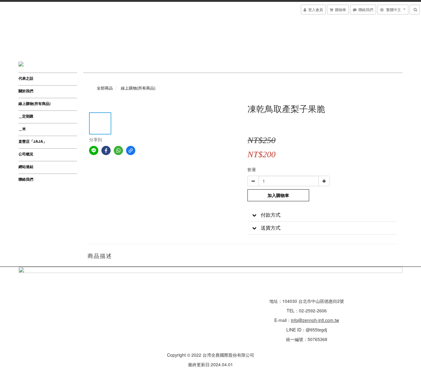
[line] (93, 150)
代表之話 (25, 78)
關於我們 (25, 91)
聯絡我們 (25, 179)
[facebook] (106, 150)
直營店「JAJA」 (32, 141)
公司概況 (25, 154)
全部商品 (105, 88)
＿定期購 (25, 116)
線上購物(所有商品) (34, 103)
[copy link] (130, 150)
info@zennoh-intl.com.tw (315, 320)
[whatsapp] (118, 150)
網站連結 (25, 166)
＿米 (22, 128)
